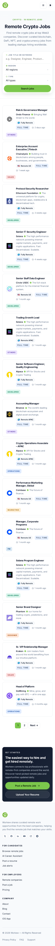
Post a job (7, 885)
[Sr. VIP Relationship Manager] (27, 661)
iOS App (6, 918)
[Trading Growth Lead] (27, 335)
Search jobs (27, 88)
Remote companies (12, 880)
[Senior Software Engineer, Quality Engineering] (27, 378)
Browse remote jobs (12, 851)
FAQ (22, 939)
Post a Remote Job (25, 785)
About (5, 904)
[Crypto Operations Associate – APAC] (27, 457)
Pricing (6, 890)
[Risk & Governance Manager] (27, 123)
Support (31, 939)
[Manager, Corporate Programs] (27, 535)
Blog (4, 908)
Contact (6, 913)
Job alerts (7, 865)
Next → (34, 725)
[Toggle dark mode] (50, 5)
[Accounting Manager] (27, 418)
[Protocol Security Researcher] (27, 204)
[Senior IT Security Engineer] (27, 249)
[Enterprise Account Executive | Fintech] (27, 162)
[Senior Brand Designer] (27, 621)
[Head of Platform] (27, 699)
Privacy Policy (9, 939)
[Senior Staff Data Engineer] (27, 292)
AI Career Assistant (12, 856)
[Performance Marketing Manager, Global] (27, 496)
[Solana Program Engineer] (27, 578)
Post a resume (9, 861)
